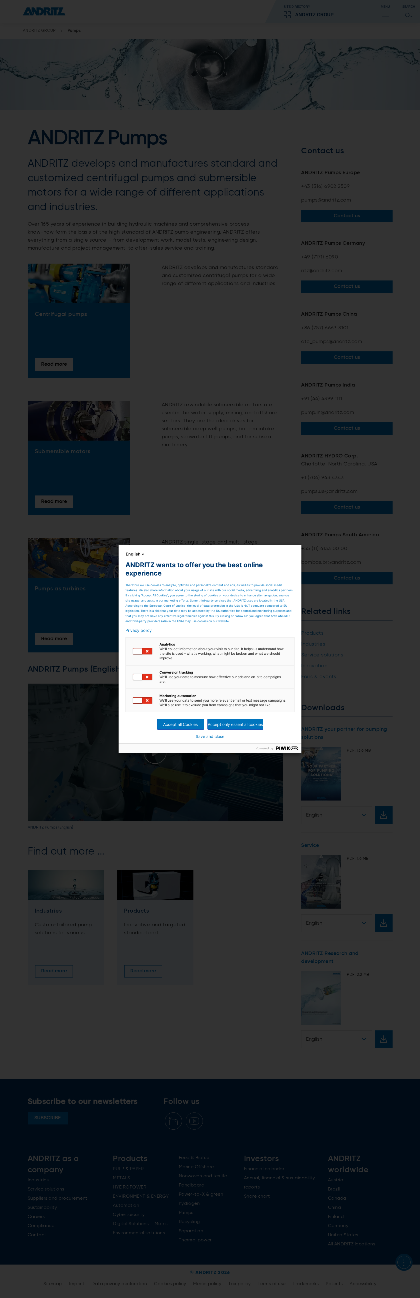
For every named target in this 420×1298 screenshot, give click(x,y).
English (133, 554)
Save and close (210, 736)
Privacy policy (138, 630)
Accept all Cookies (180, 724)
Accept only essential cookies (235, 724)
